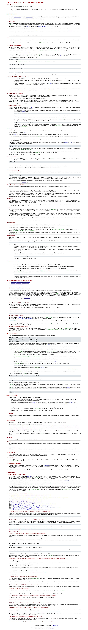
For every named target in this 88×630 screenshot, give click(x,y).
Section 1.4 (31, 107)
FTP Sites (78, 51)
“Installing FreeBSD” (17, 17)
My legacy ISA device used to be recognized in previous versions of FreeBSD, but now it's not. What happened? (29, 495)
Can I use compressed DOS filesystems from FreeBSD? (20, 283)
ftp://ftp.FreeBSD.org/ (61, 51)
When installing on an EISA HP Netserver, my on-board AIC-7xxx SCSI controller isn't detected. (26, 502)
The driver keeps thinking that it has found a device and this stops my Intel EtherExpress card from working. (29, 498)
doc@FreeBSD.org (51, 628)
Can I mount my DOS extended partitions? (18, 284)
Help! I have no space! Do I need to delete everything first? (20, 282)
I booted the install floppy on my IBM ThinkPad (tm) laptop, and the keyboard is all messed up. (26, 500)
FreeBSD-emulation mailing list (27, 318)
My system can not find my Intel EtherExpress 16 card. (20, 501)
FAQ (23, 26)
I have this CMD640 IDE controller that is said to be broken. (21, 504)
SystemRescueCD (27, 298)
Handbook (27, 26)
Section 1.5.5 (21, 90)
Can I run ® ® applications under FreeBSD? (21, 286)
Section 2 (15, 134)
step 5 (56, 268)
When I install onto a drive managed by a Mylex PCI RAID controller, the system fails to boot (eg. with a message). (32, 509)
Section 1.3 (50, 83)
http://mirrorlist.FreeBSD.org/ (25, 52)
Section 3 (32, 18)
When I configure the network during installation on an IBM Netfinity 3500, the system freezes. (26, 508)
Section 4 (48, 344)
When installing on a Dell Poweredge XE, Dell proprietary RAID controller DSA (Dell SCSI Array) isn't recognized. (30, 506)
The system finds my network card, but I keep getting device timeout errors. (24, 499)
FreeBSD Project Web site (42, 26)
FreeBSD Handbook (29, 17)
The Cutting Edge (46, 465)
